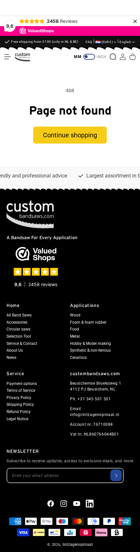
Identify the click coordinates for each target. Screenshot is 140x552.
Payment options (22, 383)
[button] (7, 56)
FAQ (89, 42)
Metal (75, 336)
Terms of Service (21, 390)
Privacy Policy (19, 397)
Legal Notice (17, 419)
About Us (15, 350)
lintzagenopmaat (78, 544)
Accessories (17, 322)
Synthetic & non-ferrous (90, 350)
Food (74, 329)
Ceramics (78, 357)
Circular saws (18, 329)
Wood (75, 315)
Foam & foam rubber (88, 322)
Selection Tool (19, 336)
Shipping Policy (20, 404)
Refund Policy (19, 411)
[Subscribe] (116, 475)
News (11, 357)
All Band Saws (19, 315)
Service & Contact (22, 343)
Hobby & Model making (90, 343)
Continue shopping (70, 135)
